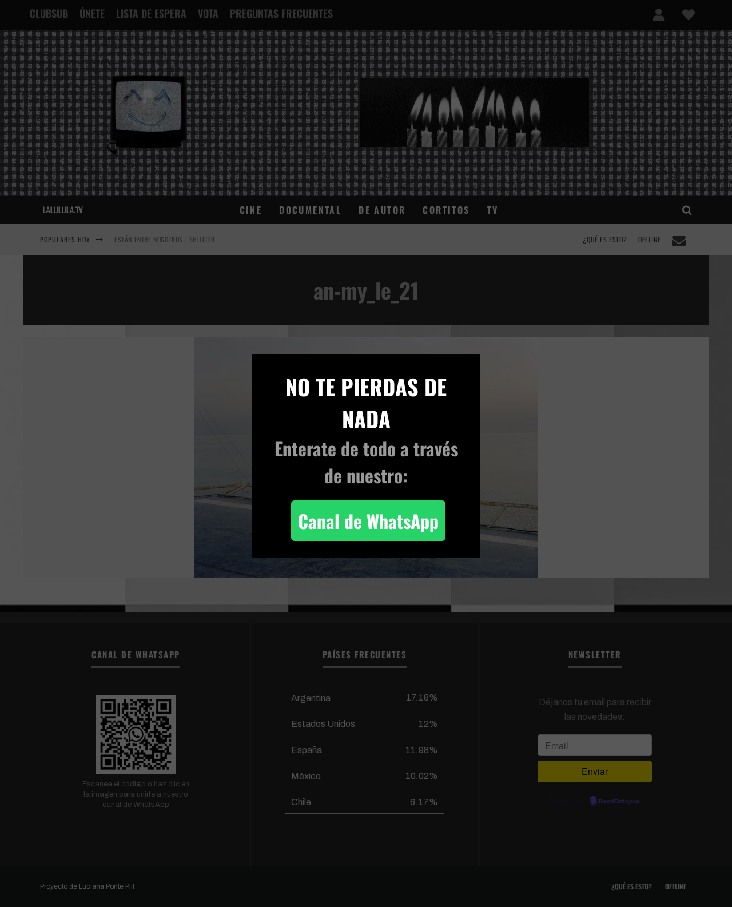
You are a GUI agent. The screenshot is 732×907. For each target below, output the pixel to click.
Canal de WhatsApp (368, 520)
